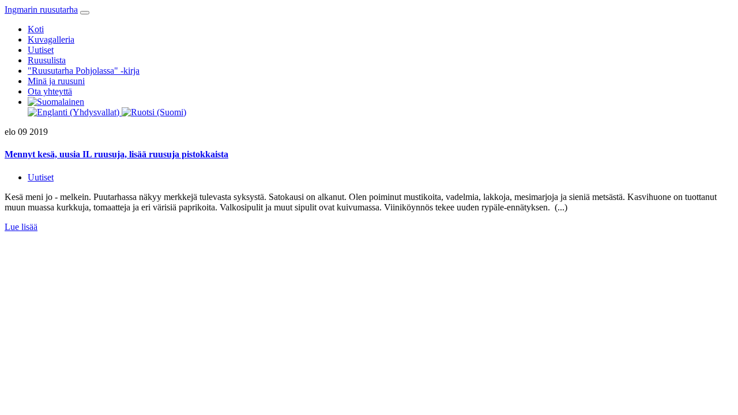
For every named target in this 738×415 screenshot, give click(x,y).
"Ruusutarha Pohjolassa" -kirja (84, 71)
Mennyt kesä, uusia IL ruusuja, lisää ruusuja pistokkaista (116, 154)
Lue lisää (21, 227)
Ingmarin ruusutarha (41, 9)
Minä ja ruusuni (56, 81)
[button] (56, 102)
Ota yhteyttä (50, 91)
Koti (36, 29)
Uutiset (41, 50)
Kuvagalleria (51, 39)
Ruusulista (47, 60)
